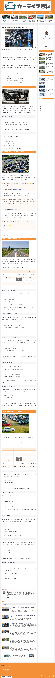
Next (53, 18)
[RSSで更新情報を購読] (8, 597)
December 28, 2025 (17, 189)
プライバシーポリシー (47, 675)
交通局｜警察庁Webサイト (7, 670)
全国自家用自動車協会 (7, 666)
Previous (1, 18)
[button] (52, 26)
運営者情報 (52, 675)
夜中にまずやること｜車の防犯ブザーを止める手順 (15, 80)
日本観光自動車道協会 (7, 669)
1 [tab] (26, 23)
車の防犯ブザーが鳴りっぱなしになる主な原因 (14, 82)
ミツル (8, 591)
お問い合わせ (41, 675)
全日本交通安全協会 (6, 668)
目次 (18, 73)
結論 (8, 76)
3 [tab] (28, 23)
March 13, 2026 (14, 209)
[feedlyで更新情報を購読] (7, 597)
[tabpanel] (6, 19)
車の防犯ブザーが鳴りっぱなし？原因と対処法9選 (15, 78)
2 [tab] (27, 23)
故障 (3, 601)
